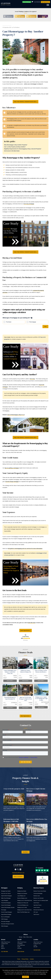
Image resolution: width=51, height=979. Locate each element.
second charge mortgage (12, 481)
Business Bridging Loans (22, 898)
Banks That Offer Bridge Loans (23, 912)
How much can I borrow (6, 893)
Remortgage (3, 909)
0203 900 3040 (37, 950)
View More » (25, 852)
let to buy (32, 378)
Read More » (10, 680)
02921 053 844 (20, 951)
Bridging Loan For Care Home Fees (24, 909)
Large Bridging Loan (21, 895)
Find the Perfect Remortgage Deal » (25, 101)
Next (45, 326)
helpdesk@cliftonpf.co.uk (18, 872)
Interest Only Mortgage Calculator (8, 907)
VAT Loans (36, 912)
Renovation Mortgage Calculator (7, 923)
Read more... (6, 812)
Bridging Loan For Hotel (22, 907)
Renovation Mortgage (5, 921)
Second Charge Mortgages (6, 912)
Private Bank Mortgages (6, 902)
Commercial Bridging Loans (22, 905)
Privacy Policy (25, 959)
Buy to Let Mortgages (5, 916)
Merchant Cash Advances (39, 909)
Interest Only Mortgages (6, 905)
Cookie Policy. (43, 973)
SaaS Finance (36, 914)
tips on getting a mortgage (12, 468)
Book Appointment (45, 1)
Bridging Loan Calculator (22, 893)
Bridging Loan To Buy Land (22, 902)
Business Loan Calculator (39, 898)
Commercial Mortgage (38, 893)
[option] (8, 16)
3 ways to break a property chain (13, 789)
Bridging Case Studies (21, 891)
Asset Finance (36, 902)
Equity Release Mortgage (6, 914)
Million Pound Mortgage (6, 898)
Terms (18, 959)
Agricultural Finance (37, 905)
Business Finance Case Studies (40, 891)
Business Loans (37, 895)
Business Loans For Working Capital (41, 900)
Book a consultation (18, 876)
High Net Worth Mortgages (6, 895)
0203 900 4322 (31, 622)
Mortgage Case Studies (6, 891)
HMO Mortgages (4, 919)
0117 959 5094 (4, 951)
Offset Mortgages (4, 926)
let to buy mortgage (29, 203)
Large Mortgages (4, 900)
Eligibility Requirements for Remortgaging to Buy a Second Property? (22, 148)
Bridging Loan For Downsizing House (24, 900)
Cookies (32, 959)
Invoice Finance (37, 907)
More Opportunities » (25, 716)
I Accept (25, 976)
